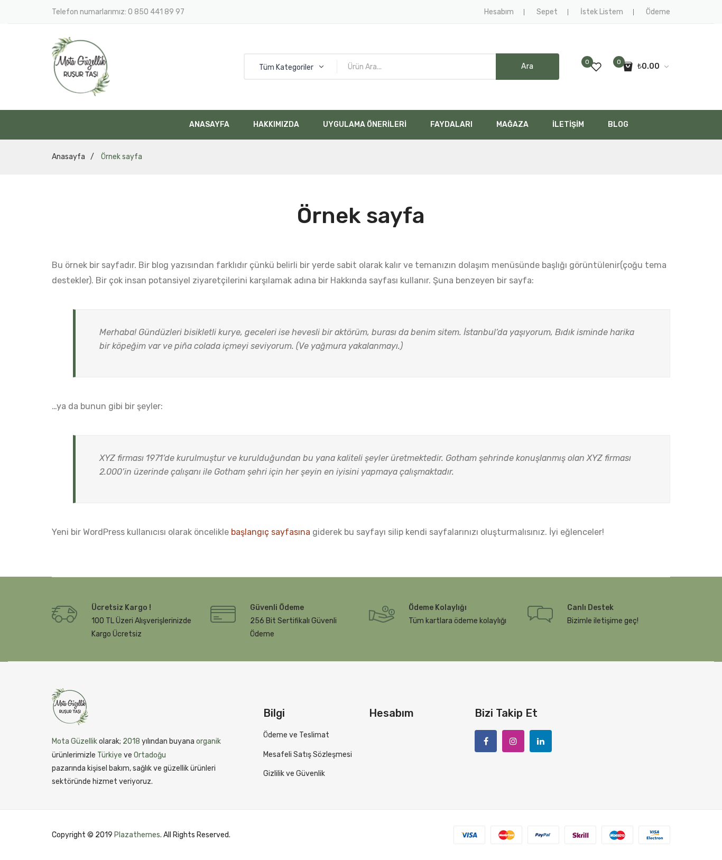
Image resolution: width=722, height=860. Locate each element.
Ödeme (658, 11)
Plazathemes (137, 834)
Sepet (547, 11)
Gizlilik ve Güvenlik (294, 773)
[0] (596, 66)
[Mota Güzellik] (81, 66)
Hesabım (499, 11)
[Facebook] (486, 741)
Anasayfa (68, 156)
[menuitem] (209, 125)
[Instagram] (513, 741)
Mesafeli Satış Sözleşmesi (307, 754)
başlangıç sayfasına (270, 532)
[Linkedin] (541, 741)
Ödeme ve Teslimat (296, 734)
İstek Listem (601, 11)
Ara (527, 66)
